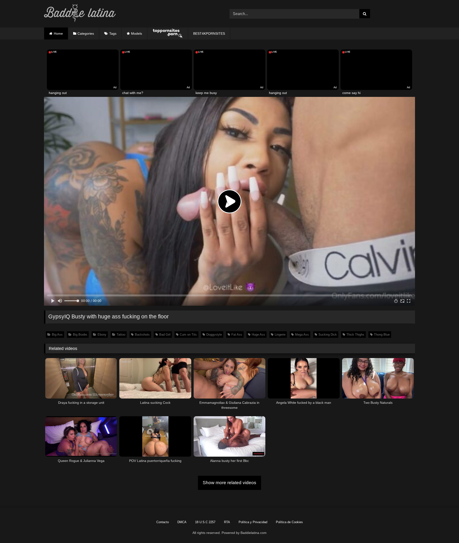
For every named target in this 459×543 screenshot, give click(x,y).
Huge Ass (258, 334)
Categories (85, 33)
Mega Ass (302, 334)
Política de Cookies (289, 522)
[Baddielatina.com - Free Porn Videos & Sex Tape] (80, 14)
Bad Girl (164, 334)
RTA (227, 522)
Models (136, 33)
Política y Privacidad (253, 522)
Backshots (142, 334)
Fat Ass (236, 334)
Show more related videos (229, 482)
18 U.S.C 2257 (205, 522)
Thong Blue (382, 334)
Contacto (162, 522)
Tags (112, 33)
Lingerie (280, 334)
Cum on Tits (188, 334)
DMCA (181, 522)
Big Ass (57, 334)
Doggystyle (214, 334)
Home (58, 33)
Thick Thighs (355, 334)
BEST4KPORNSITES (209, 33)
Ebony (102, 334)
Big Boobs (80, 334)
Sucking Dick (327, 334)
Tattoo (121, 334)
